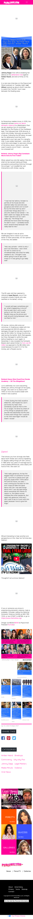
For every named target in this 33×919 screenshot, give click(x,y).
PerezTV (17, 871)
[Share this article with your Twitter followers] (14, 738)
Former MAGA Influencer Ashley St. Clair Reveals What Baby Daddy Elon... (23, 656)
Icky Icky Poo (19, 759)
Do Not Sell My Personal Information (16, 901)
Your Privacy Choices (18, 916)
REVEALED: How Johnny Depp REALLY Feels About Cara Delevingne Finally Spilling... (8, 641)
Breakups (19, 755)
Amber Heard (7, 755)
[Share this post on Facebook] (3, 738)
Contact (11, 891)
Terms (17, 889)
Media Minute (7, 768)
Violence (18, 768)
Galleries (27, 871)
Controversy (6, 759)
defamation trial (17, 75)
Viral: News (6, 772)
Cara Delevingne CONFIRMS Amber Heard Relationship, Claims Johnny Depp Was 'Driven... (23, 642)
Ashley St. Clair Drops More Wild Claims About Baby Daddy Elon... (8, 656)
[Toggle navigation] (26, 2)
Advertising (18, 887)
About (10, 887)
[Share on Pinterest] (8, 738)
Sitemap (24, 889)
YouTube (11, 625)
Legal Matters (20, 764)
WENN (16, 623)
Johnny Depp (7, 764)
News (8, 871)
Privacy (11, 889)
